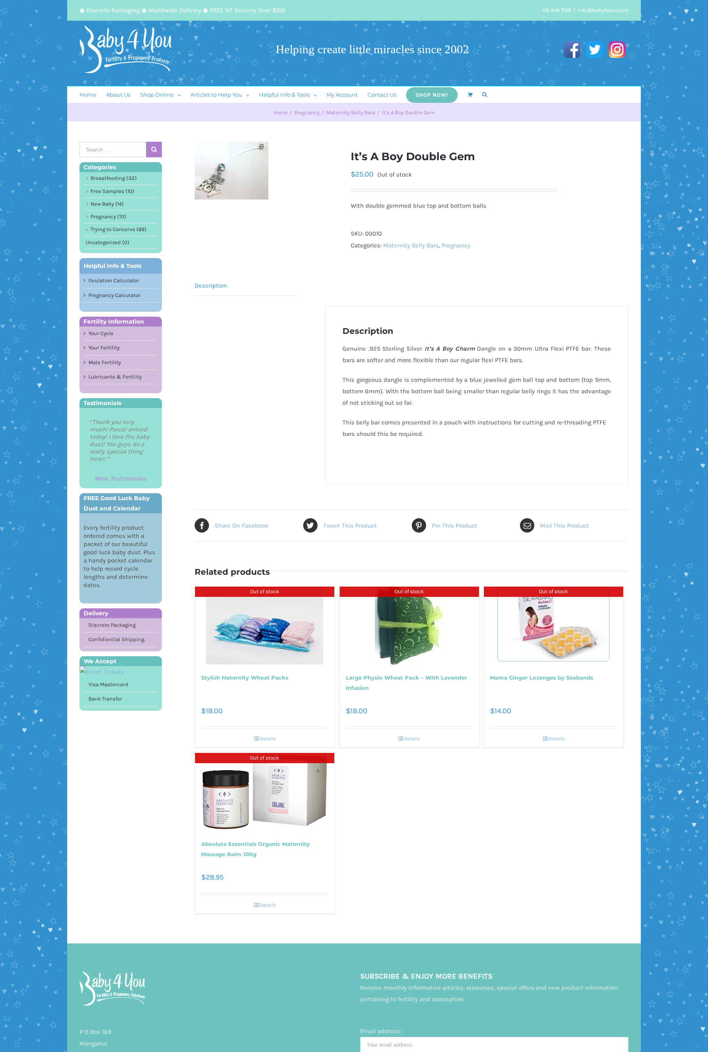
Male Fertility (104, 362)
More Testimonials (121, 478)
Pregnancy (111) (108, 216)
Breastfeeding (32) (114, 178)
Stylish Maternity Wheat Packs (244, 677)
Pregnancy (456, 245)
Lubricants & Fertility (115, 377)
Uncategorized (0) (107, 242)
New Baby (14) (107, 204)
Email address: (380, 1031)
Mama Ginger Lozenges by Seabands (541, 677)
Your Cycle (100, 333)
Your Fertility (104, 348)
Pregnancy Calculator (114, 295)
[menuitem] (92, 94)
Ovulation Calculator (113, 280)
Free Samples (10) (112, 191)
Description (211, 285)
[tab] (247, 286)
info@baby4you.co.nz (603, 10)
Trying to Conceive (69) (119, 229)
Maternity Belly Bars (411, 245)
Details (268, 738)
